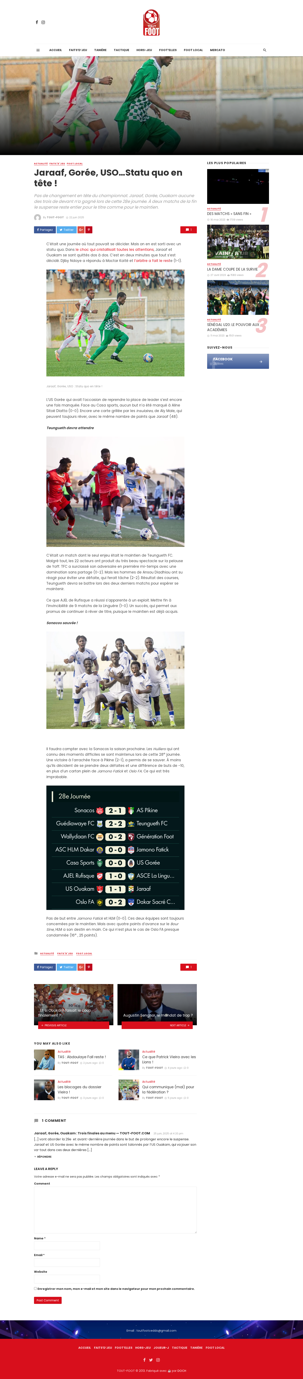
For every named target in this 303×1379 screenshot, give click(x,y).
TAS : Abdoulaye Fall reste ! (82, 1056)
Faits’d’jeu (78, 50)
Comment (42, 1184)
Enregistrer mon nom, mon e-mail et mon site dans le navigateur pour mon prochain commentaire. (116, 1289)
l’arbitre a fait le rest (152, 260)
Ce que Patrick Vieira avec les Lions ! (169, 1059)
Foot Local (193, 50)
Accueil (55, 50)
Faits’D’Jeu (103, 1348)
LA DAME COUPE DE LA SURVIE (232, 269)
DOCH (181, 1371)
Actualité (41, 163)
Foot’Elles (168, 50)
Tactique (121, 50)
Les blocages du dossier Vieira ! (79, 1090)
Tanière (100, 50)
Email (39, 1255)
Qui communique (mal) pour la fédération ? (168, 1090)
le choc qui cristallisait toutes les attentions (115, 249)
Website (40, 1272)
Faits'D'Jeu (57, 163)
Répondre (44, 1156)
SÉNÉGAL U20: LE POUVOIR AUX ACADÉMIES (233, 327)
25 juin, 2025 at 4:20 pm (168, 1133)
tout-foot (55, 217)
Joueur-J (161, 1348)
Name (40, 1238)
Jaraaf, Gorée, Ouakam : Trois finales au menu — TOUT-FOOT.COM (92, 1133)
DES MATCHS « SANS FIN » (229, 213)
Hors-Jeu (144, 50)
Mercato (217, 50)
